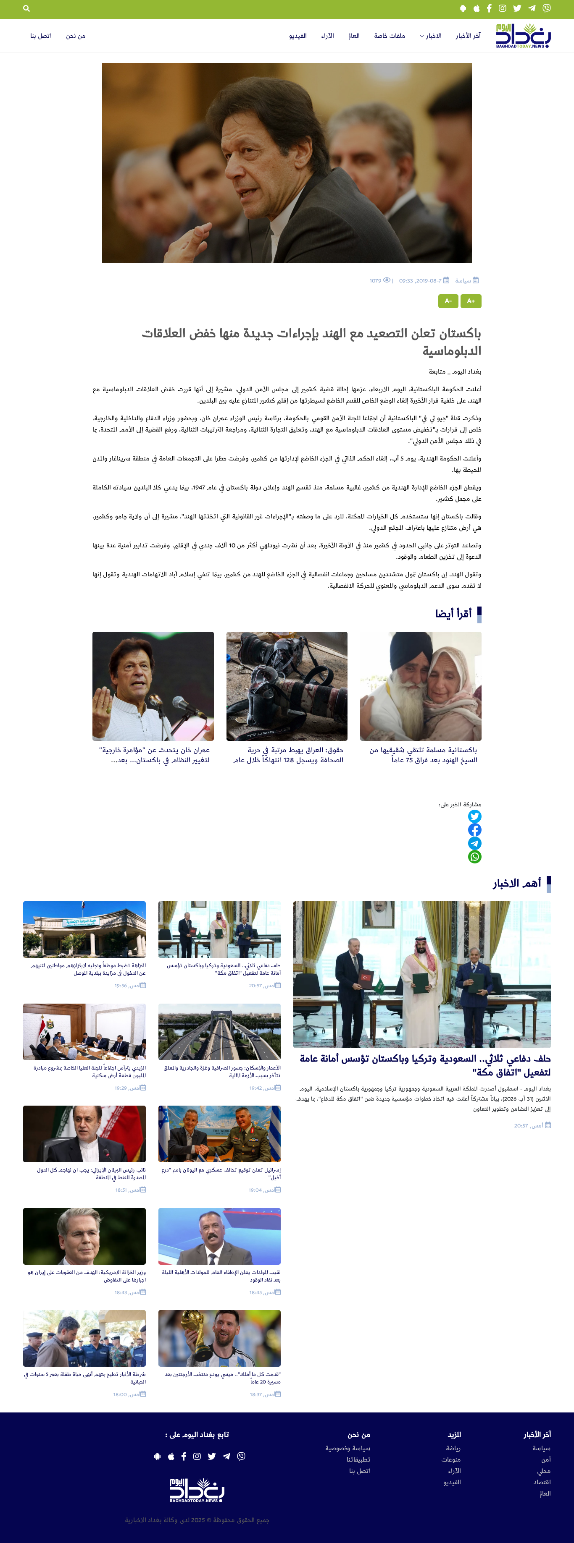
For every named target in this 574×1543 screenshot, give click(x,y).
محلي (544, 1471)
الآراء (327, 36)
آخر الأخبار (468, 36)
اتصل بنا (41, 36)
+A (471, 301)
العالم (354, 36)
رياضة (453, 1448)
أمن (546, 1460)
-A (448, 301)
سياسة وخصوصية (348, 1448)
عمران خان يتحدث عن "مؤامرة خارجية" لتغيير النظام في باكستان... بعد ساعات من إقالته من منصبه (154, 760)
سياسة (541, 1448)
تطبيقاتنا (359, 1460)
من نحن (76, 36)
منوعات (451, 1460)
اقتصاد (542, 1482)
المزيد (454, 1435)
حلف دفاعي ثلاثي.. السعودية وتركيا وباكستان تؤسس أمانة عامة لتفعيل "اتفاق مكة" (425, 1065)
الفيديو (298, 36)
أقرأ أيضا (453, 613)
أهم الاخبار (517, 883)
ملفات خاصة (389, 36)
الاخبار (433, 36)
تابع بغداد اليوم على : (197, 1435)
